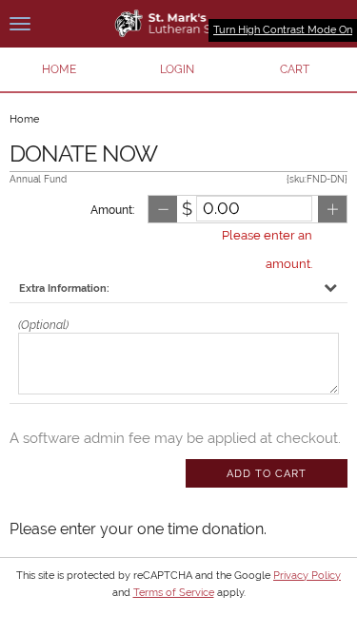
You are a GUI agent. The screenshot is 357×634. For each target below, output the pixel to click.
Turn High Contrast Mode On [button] (282, 30)
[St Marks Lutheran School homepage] (178, 24)
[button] (177, 69)
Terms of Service (173, 592)
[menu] (20, 24)
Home (24, 119)
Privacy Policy (307, 575)
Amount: (112, 210)
